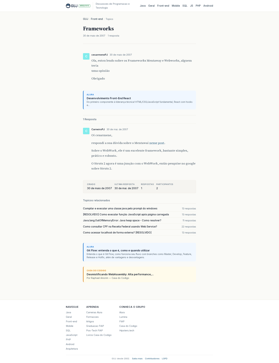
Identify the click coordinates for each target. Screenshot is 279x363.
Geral (151, 5)
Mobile (176, 5)
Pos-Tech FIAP (94, 330)
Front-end (97, 19)
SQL (184, 5)
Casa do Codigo (128, 326)
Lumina (123, 317)
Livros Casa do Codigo (99, 335)
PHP (198, 5)
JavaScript (71, 335)
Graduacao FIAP (95, 326)
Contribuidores (152, 358)
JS (191, 5)
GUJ (85, 19)
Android (208, 5)
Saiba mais (137, 358)
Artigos (90, 321)
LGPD (164, 358)
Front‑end (163, 5)
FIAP (121, 321)
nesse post (156, 143)
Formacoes (92, 317)
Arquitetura (72, 348)
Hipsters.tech (126, 330)
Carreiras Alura (94, 312)
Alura (122, 312)
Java (143, 5)
